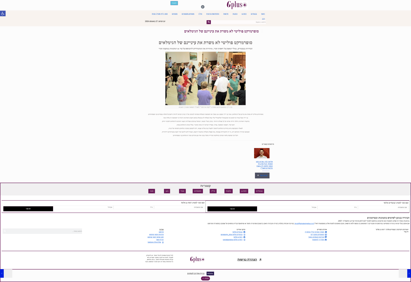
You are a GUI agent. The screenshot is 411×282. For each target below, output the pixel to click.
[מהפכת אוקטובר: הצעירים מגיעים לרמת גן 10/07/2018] (405, 273)
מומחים (174, 14)
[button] (3, 13)
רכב (263, 19)
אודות (161, 229)
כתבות (235, 14)
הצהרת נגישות (247, 259)
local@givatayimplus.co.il (304, 223)
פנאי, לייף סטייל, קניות (160, 14)
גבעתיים (254, 14)
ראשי (263, 14)
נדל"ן (200, 14)
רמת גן (244, 14)
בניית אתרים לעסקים (195, 273)
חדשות (225, 14)
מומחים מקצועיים (188, 14)
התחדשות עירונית (212, 14)
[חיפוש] (209, 22)
